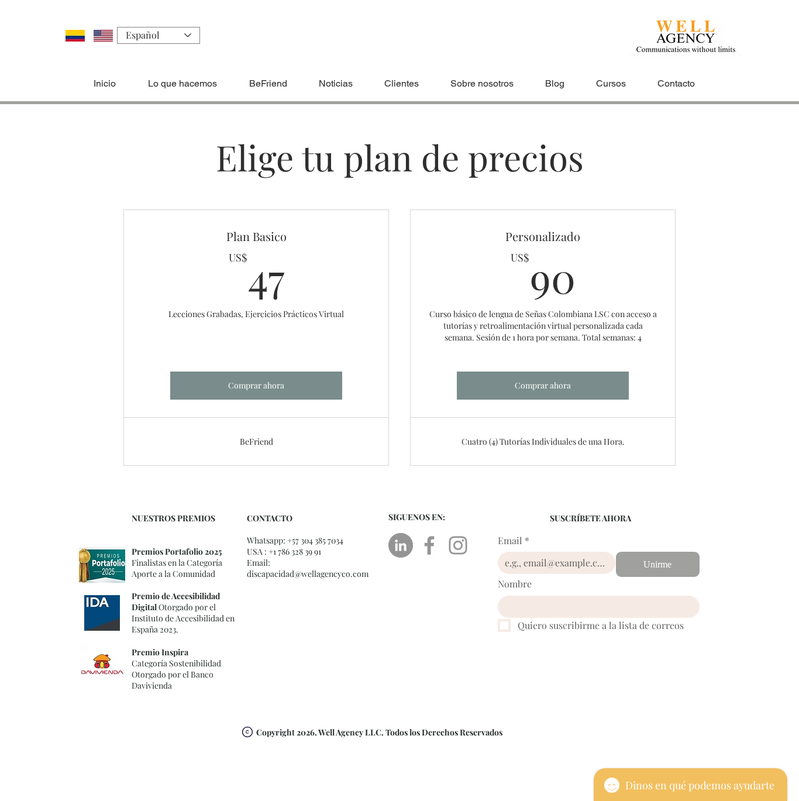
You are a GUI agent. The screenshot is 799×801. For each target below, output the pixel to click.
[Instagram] (458, 545)
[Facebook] (429, 545)
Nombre (515, 583)
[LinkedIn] (400, 545)
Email (513, 540)
